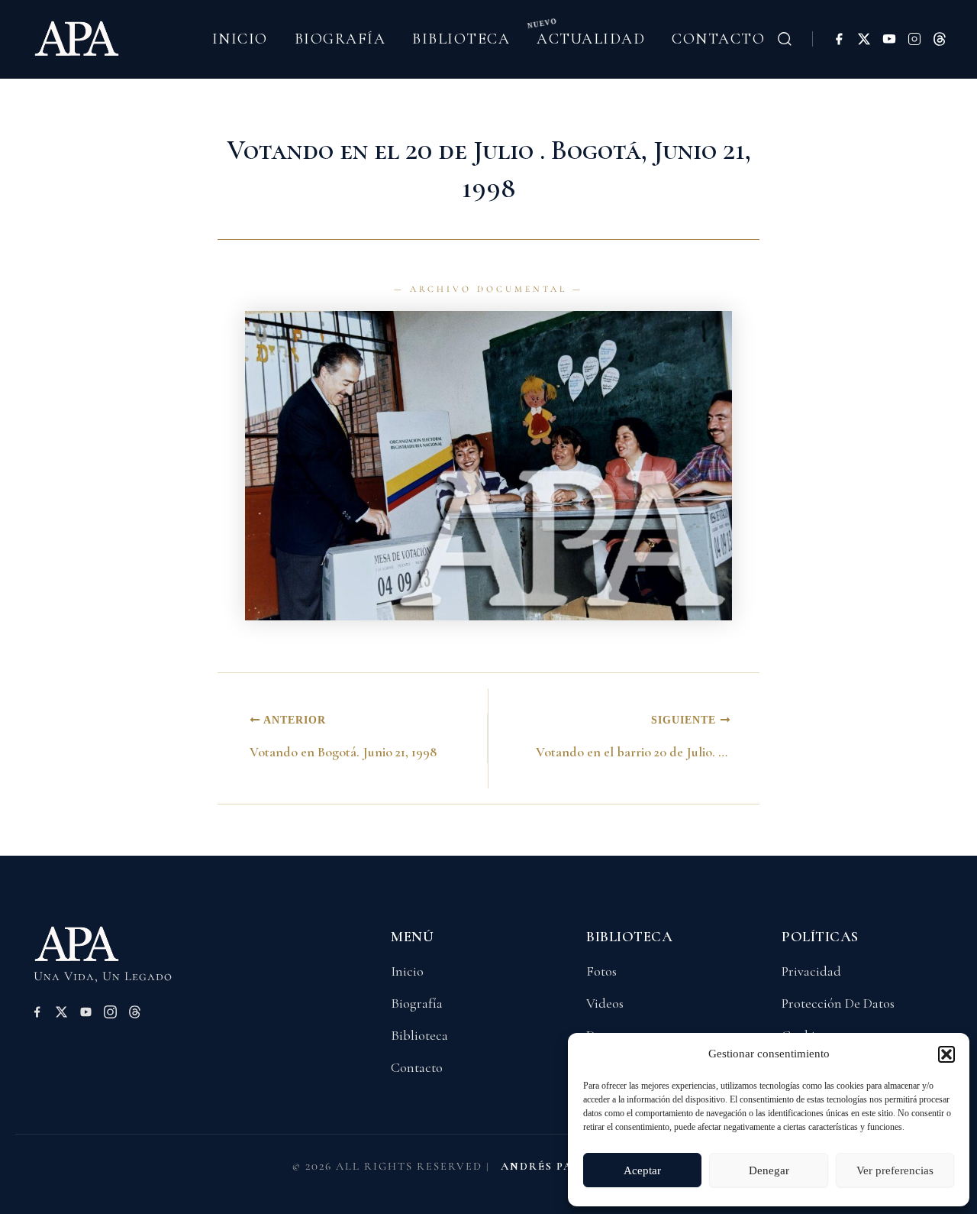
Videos (605, 1003)
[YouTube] (889, 39)
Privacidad (811, 971)
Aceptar (642, 1170)
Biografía (340, 39)
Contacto (718, 39)
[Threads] (939, 39)
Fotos (601, 971)
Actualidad (591, 39)
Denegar (769, 1170)
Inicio (240, 39)
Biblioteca (461, 39)
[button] (946, 1054)
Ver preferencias (894, 1170)
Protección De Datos (838, 1003)
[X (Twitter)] (864, 39)
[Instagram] (914, 39)
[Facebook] (839, 39)
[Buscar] (784, 39)
